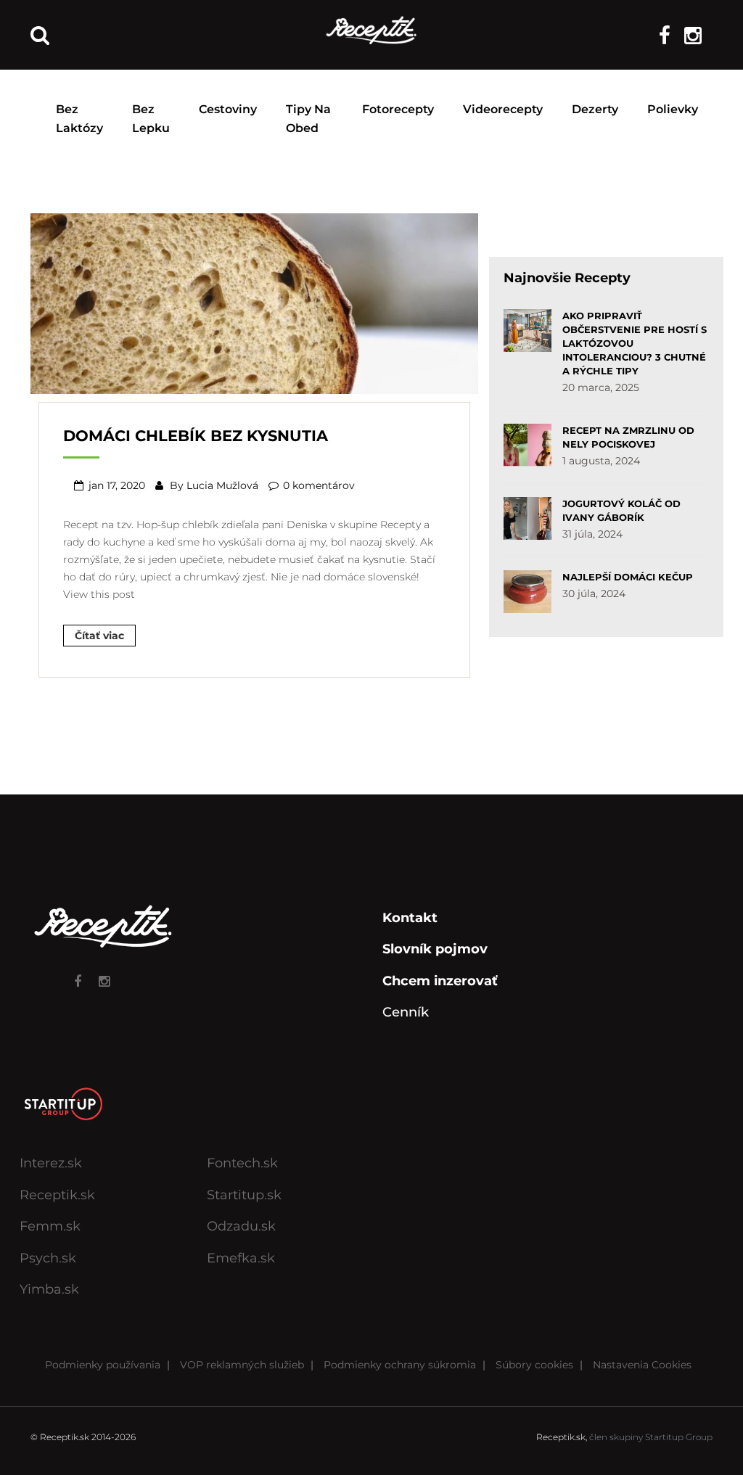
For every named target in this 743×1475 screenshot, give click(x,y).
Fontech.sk (242, 1163)
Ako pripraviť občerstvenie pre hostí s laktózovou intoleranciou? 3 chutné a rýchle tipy (634, 343)
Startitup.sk (244, 1195)
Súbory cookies (534, 1364)
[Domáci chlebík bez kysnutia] (254, 302)
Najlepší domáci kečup (627, 577)
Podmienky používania (102, 1364)
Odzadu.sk (241, 1226)
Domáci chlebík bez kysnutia (195, 435)
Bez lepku (151, 118)
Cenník (405, 1012)
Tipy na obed (308, 118)
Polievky (672, 109)
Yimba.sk (49, 1289)
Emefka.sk (241, 1258)
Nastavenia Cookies (642, 1364)
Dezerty (595, 109)
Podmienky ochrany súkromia (400, 1364)
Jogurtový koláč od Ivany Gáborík (621, 510)
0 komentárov (319, 485)
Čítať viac (99, 635)
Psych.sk (48, 1258)
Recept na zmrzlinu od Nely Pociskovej (628, 437)
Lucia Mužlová (222, 485)
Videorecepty (503, 109)
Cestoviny (228, 109)
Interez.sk (51, 1163)
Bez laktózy (79, 118)
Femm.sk (50, 1226)
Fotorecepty (398, 109)
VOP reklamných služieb (242, 1364)
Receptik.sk (57, 1195)
